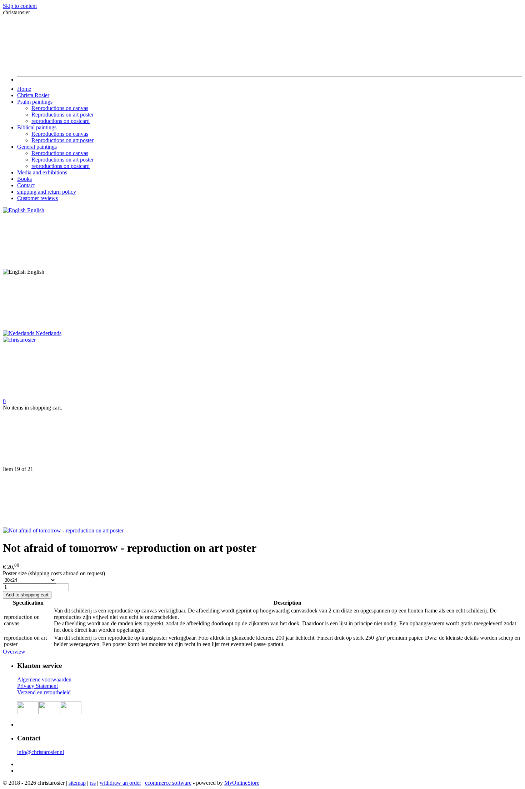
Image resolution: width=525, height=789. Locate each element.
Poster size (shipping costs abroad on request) (54, 573)
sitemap (77, 783)
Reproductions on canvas (59, 108)
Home (24, 89)
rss (93, 783)
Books (24, 179)
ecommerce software (168, 783)
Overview (14, 652)
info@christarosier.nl (40, 752)
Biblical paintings (36, 127)
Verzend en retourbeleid (44, 692)
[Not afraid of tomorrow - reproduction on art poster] (63, 530)
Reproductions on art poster (62, 114)
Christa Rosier (33, 95)
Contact (26, 185)
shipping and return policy (46, 192)
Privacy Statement (37, 686)
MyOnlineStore (241, 783)
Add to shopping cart (27, 594)
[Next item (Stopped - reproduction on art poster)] (262, 499)
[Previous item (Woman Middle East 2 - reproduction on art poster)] (262, 438)
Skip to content (20, 6)
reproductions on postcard (60, 121)
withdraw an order (120, 783)
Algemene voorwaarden (44, 679)
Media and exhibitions (42, 172)
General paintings (37, 147)
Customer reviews (37, 198)
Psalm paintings (34, 102)
